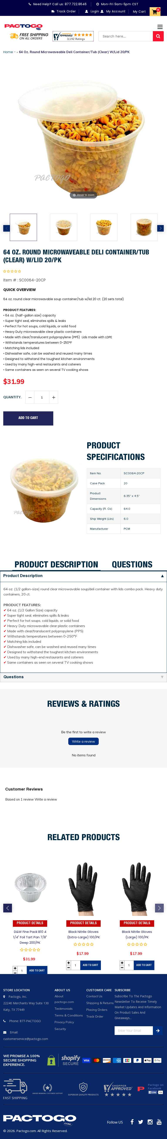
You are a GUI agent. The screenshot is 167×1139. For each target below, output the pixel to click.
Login (94, 11)
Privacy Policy (64, 1022)
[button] (12, 271)
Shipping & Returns (100, 1003)
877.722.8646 (76, 4)
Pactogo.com (26, 1131)
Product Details (30, 923)
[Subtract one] (30, 397)
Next (160, 228)
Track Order (94, 1016)
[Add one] (53, 397)
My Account (115, 11)
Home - (10, 52)
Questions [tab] (132, 565)
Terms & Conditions (69, 1015)
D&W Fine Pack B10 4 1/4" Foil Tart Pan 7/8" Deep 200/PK (30, 937)
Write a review (83, 741)
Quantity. (12, 397)
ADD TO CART (37, 970)
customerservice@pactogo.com (25, 1039)
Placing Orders (96, 1010)
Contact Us (94, 996)
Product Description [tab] (56, 565)
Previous (6, 228)
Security (60, 1029)
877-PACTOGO (30, 1021)
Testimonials (64, 1009)
